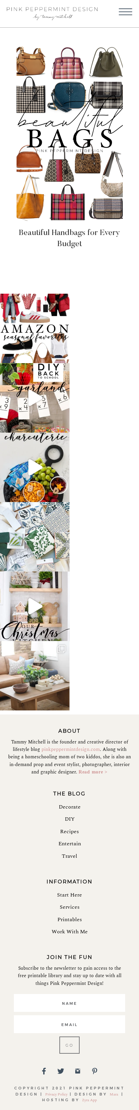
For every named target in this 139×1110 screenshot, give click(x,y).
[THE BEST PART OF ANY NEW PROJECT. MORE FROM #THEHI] (35, 537)
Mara (114, 1094)
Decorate (70, 807)
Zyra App (89, 1100)
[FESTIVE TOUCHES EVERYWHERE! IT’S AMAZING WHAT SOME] (35, 606)
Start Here (69, 895)
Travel (69, 856)
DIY (70, 819)
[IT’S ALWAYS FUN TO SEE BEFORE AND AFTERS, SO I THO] (35, 675)
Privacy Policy (56, 1094)
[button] (125, 12)
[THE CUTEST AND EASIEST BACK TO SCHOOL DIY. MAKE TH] (35, 398)
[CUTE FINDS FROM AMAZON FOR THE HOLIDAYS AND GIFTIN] (35, 328)
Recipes (69, 831)
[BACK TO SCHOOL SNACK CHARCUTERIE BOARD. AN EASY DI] (35, 467)
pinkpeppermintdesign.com (70, 749)
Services (70, 907)
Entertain (69, 844)
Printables (69, 919)
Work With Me (70, 932)
